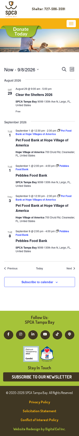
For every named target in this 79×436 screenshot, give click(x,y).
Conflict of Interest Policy (39, 420)
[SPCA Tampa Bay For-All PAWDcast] (69, 334)
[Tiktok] (57, 334)
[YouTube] (45, 334)
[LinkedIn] (33, 334)
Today (39, 268)
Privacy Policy (39, 402)
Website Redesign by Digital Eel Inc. (39, 429)
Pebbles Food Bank (31, 175)
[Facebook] (8, 334)
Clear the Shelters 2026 (34, 94)
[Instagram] (20, 334)
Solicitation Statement (39, 411)
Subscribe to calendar (37, 282)
